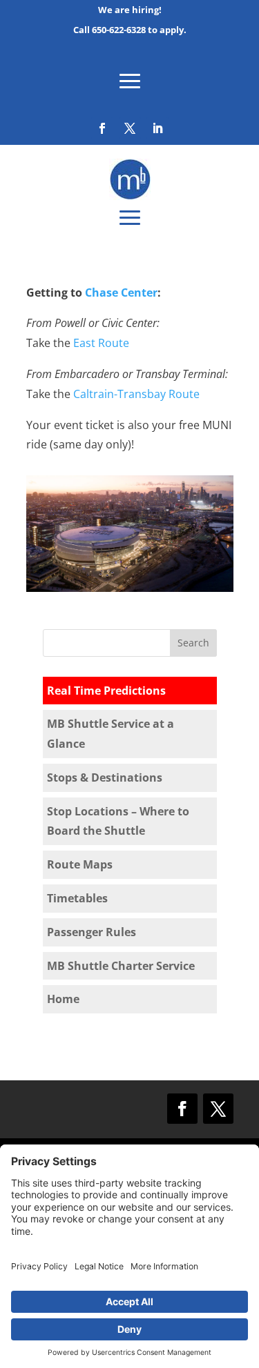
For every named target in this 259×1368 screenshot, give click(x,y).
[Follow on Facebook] (102, 128)
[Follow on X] (130, 128)
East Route (101, 342)
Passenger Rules (91, 932)
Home (63, 999)
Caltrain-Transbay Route (136, 394)
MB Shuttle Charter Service (121, 965)
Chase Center (121, 292)
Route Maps (80, 864)
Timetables (77, 898)
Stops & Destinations (104, 777)
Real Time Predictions (106, 690)
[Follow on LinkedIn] (157, 128)
